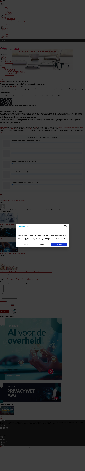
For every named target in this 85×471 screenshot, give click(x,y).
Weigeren (26, 244)
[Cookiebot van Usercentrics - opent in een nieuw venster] (62, 226)
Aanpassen (42, 244)
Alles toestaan (59, 244)
